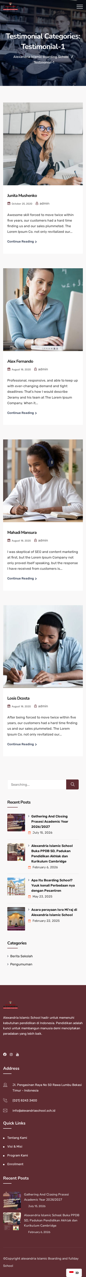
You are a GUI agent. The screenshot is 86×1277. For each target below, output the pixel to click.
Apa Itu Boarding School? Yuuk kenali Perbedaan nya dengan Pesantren (53, 885)
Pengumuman (21, 964)
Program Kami (17, 1155)
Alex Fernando (20, 361)
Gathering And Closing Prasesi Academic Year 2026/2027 (49, 821)
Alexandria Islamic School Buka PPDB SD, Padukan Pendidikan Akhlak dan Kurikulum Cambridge (52, 853)
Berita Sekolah (21, 956)
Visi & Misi (14, 1146)
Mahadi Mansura (22, 532)
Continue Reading (20, 241)
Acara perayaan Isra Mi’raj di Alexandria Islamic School (54, 912)
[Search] (72, 784)
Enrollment (15, 1164)
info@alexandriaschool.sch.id (34, 1110)
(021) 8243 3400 (25, 1100)
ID (77, 1273)
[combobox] (74, 1273)
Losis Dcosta (18, 698)
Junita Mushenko (22, 195)
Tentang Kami (17, 1138)
